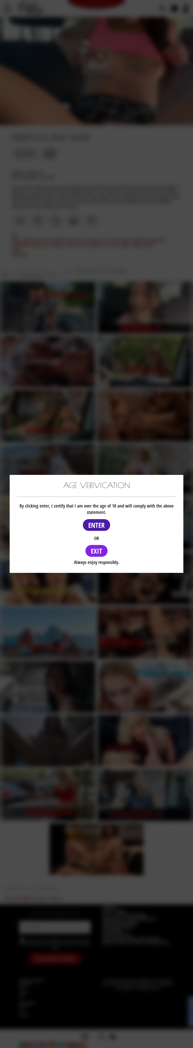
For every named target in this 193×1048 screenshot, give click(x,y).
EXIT (96, 550)
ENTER (96, 525)
